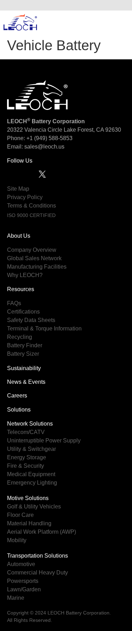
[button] (121, 5)
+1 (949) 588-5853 (49, 138)
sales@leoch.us (43, 147)
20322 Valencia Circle (34, 130)
